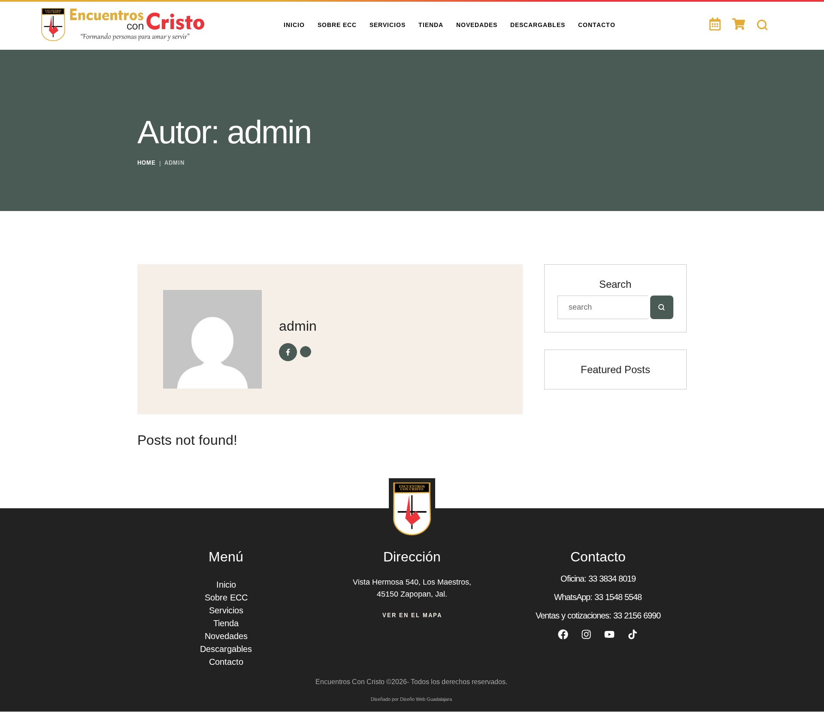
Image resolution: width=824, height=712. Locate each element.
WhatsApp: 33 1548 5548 (598, 597)
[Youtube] (609, 634)
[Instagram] (586, 634)
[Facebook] (563, 634)
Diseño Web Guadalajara (426, 699)
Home (146, 163)
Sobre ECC (226, 597)
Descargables (226, 649)
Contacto (226, 662)
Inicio (226, 584)
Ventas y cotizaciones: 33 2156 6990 (598, 615)
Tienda (226, 623)
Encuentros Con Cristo (350, 681)
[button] (804, 679)
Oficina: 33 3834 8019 (598, 578)
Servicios (226, 610)
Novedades (226, 636)
